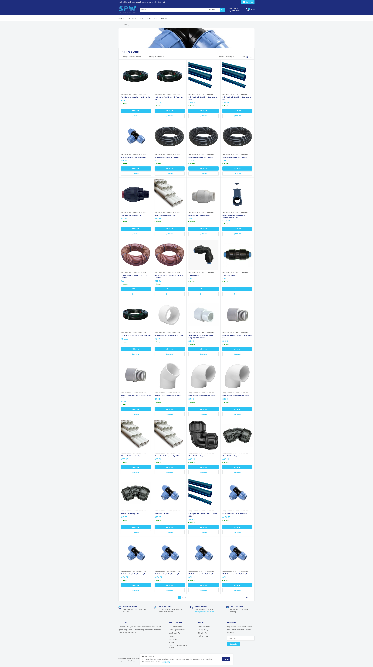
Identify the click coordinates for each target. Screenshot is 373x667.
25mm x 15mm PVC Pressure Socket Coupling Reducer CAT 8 (200, 337)
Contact (164, 18)
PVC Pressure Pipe (176, 626)
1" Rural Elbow (193, 275)
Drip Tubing (173, 639)
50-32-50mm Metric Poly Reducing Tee (235, 574)
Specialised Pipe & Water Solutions (133, 94)
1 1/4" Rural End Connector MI (131, 215)
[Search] (222, 10)
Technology (132, 18)
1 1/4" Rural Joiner (228, 275)
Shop (120, 18)
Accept (226, 659)
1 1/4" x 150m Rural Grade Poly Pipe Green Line (169, 98)
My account (233, 11)
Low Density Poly (175, 633)
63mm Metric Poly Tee (162, 514)
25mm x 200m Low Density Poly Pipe (167, 157)
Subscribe (249, 2)
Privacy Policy (203, 630)
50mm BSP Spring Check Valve (199, 215)
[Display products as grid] (247, 57)
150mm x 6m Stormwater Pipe (165, 215)
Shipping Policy (203, 633)
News (156, 18)
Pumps (171, 642)
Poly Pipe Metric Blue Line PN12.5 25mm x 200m (202, 98)
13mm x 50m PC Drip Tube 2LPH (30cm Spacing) (134, 276)
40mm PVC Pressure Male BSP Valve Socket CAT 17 (136, 397)
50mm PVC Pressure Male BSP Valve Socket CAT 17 (237, 337)
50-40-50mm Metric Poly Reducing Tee (201, 574)
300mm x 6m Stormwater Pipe (131, 456)
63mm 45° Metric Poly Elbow (232, 456)
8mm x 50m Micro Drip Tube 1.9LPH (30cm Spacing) (169, 276)
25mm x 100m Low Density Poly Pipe (200, 157)
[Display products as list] (250, 57)
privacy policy (166, 662)
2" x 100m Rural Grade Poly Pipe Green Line (135, 97)
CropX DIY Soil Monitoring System (178, 646)
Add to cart (135, 110)
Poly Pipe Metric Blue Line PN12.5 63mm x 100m (202, 515)
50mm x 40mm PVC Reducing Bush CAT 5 (169, 335)
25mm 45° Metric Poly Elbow (130, 514)
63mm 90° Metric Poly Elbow (198, 456)
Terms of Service (204, 626)
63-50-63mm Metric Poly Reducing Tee (235, 514)
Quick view (135, 115)
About (141, 18)
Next (247, 598)
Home (120, 25)
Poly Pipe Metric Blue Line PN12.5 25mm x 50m (236, 98)
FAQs (148, 18)
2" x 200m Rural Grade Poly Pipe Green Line (135, 335)
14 (193, 598)
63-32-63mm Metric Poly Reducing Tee (167, 574)
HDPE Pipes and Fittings (177, 630)
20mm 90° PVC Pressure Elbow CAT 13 (235, 395)
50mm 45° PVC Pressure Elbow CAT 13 (168, 395)
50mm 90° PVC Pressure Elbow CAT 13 (201, 395)
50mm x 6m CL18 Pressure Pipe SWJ (167, 456)
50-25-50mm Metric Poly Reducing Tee (133, 157)
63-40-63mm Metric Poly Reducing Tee (133, 574)
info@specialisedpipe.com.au (205, 612)
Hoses (171, 636)
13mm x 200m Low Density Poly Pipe (234, 157)
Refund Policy (203, 636)
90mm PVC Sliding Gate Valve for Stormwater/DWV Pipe (233, 216)
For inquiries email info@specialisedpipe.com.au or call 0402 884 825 (142, 2)
